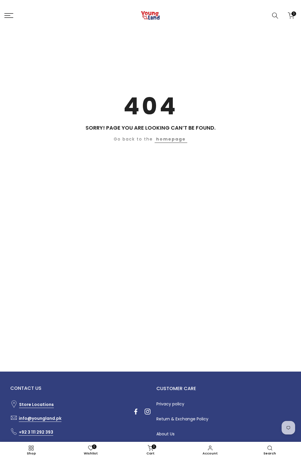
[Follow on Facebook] (136, 411)
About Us (165, 434)
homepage (171, 139)
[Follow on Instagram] (147, 411)
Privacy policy (170, 404)
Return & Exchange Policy (182, 419)
